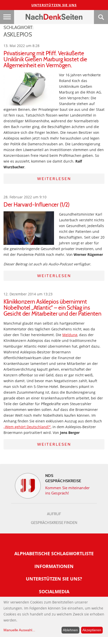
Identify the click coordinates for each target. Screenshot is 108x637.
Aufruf (54, 514)
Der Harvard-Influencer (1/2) (37, 204)
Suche (101, 17)
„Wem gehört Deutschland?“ (27, 426)
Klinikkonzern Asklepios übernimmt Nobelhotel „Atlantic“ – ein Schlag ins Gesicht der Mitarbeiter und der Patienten (52, 307)
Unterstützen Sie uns (54, 5)
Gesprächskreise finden (54, 522)
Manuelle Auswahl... (19, 630)
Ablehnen (70, 630)
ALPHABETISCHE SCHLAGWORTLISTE (54, 553)
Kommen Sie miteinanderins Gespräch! (67, 490)
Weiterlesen (54, 178)
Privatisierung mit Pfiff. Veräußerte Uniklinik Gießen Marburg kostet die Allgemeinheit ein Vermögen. (45, 59)
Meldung (69, 334)
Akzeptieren (91, 630)
